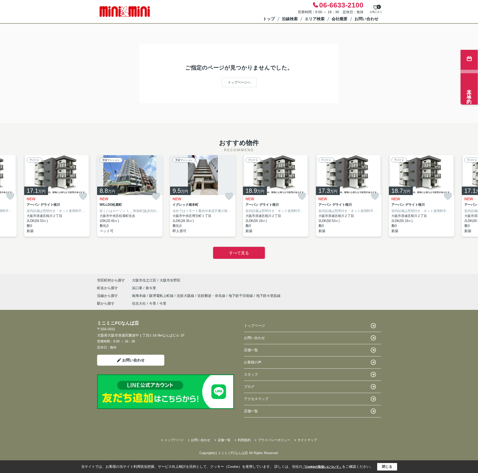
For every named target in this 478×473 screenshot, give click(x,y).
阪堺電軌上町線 (162, 296)
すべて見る (239, 253)
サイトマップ (307, 440)
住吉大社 (139, 303)
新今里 (151, 288)
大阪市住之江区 (144, 280)
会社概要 (340, 19)
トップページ (254, 326)
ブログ (249, 387)
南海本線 (139, 296)
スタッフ (251, 374)
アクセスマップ (256, 399)
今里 (152, 303)
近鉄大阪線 (186, 296)
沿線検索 (290, 19)
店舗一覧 (251, 350)
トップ (269, 19)
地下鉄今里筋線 (268, 296)
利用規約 (244, 440)
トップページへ (239, 82)
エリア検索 (315, 19)
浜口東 (137, 288)
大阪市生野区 (170, 280)
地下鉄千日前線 (241, 296)
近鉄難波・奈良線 (211, 296)
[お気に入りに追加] (10, 196)
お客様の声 (252, 362)
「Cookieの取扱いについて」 (322, 467)
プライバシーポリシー (274, 440)
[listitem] (129, 196)
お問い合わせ (366, 19)
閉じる (387, 467)
